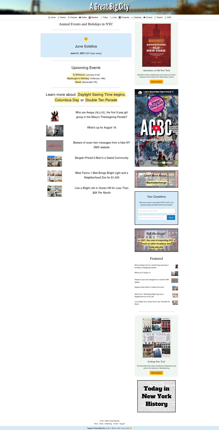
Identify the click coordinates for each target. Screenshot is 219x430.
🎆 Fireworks (124, 17)
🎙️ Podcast (72, 17)
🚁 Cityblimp (136, 17)
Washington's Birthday (78, 78)
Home (96, 424)
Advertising (108, 424)
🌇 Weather (93, 17)
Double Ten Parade (101, 99)
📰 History (61, 17)
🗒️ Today (104, 17)
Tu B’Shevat (79, 74)
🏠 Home (52, 17)
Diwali (78, 81)
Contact (115, 424)
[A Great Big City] (109, 7)
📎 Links (113, 17)
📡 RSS (167, 17)
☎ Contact (147, 17)
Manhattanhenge (156, 182)
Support (122, 424)
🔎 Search (158, 17)
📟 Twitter (83, 17)
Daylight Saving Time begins (101, 94)
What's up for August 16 (142, 272)
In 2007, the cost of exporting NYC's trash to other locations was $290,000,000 (156, 244)
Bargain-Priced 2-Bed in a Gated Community (149, 287)
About (101, 424)
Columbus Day (67, 99)
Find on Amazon (156, 82)
